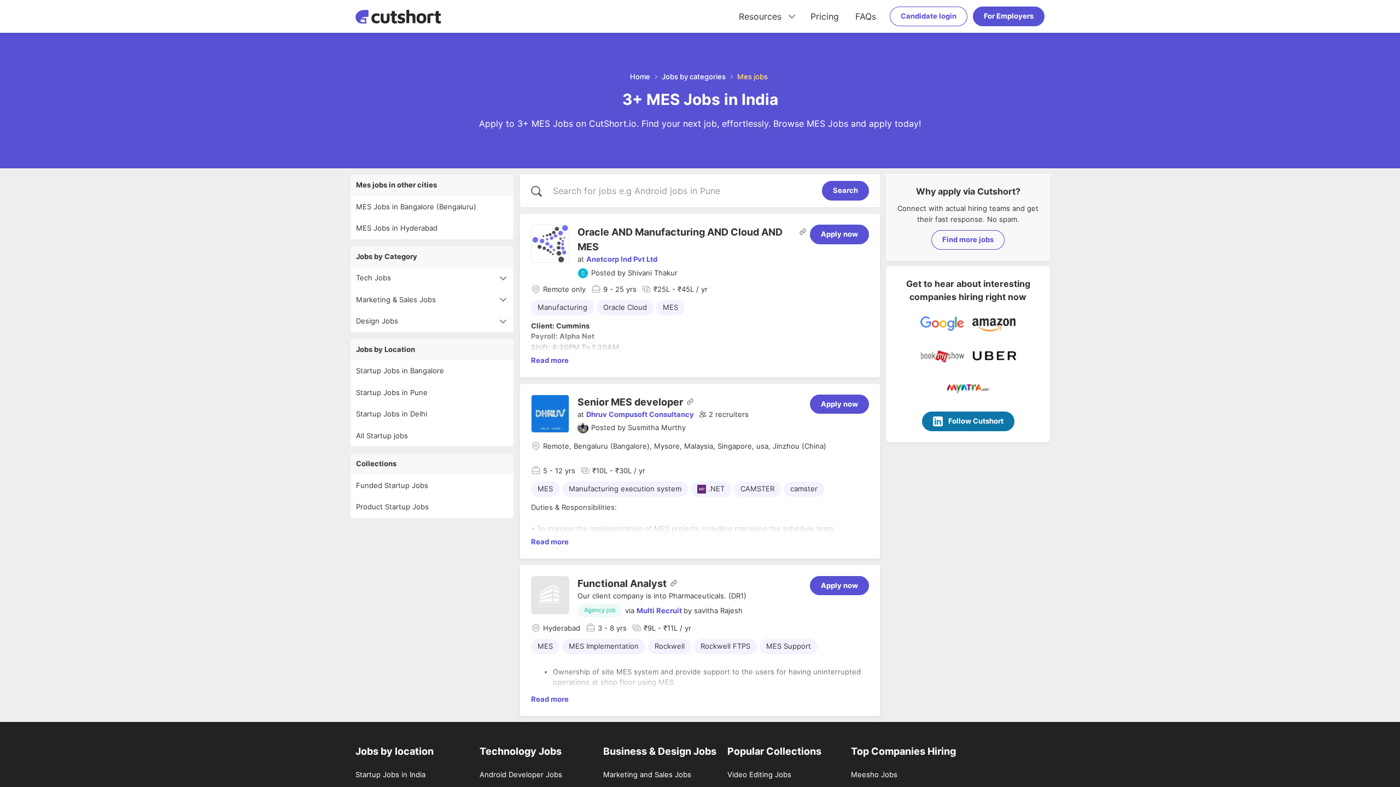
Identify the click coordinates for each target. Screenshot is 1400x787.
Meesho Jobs (874, 774)
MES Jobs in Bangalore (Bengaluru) (416, 206)
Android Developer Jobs (521, 774)
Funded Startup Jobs (392, 485)
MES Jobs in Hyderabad (397, 228)
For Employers (1009, 15)
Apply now (839, 234)
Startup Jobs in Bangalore (400, 370)
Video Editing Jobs (759, 774)
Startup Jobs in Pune (392, 392)
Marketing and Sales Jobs (647, 774)
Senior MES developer (630, 402)
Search (845, 190)
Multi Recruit (659, 610)
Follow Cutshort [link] (976, 420)
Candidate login (928, 15)
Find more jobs (968, 239)
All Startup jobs (382, 435)
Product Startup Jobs (392, 506)
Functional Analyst (622, 583)
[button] (724, 414)
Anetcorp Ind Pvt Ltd (621, 259)
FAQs (865, 16)
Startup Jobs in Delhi (391, 413)
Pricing (824, 16)
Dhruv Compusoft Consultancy (640, 414)
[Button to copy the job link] (802, 231)
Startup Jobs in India (390, 774)
